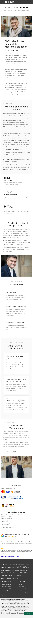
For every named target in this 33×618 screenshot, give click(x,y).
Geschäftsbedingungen (23, 592)
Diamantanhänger (5, 524)
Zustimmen (28, 613)
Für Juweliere (21, 586)
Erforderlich (6, 613)
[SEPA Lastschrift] (4, 497)
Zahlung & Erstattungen (7, 592)
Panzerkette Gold (5, 526)
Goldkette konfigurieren (6, 518)
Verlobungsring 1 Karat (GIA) (7, 527)
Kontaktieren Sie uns (6, 595)
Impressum (20, 594)
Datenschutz (21, 590)
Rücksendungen (5, 590)
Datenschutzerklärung (20, 610)
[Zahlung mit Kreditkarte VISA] (8, 491)
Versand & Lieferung (6, 588)
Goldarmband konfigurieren (7, 523)
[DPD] (6, 505)
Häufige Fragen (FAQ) (6, 584)
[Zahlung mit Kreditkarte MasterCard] (3, 491)
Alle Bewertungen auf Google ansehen (10, 556)
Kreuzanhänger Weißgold (6, 529)
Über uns (20, 584)
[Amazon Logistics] (11, 505)
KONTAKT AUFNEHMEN (11, 451)
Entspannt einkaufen (6, 586)
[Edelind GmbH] (8, 2)
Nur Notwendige (18, 616)
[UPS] (3, 505)
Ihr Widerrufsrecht (22, 588)
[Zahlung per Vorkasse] (15, 491)
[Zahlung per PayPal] (20, 497)
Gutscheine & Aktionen (7, 594)
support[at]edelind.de (20, 577)
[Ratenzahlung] (12, 497)
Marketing (21, 613)
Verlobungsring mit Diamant (7, 520)
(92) (16, 536)
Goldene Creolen (4, 521)
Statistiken (13, 613)
